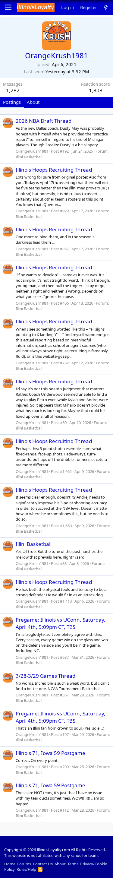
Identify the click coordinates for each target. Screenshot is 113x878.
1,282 (13, 90)
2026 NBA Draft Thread (43, 120)
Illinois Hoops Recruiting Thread (54, 169)
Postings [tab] (12, 102)
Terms (72, 864)
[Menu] (8, 7)
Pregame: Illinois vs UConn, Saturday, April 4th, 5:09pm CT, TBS (60, 623)
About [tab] (33, 102)
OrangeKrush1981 (32, 151)
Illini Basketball (29, 157)
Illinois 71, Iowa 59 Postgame (50, 753)
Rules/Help (26, 869)
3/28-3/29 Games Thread (45, 675)
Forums (24, 864)
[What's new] (106, 7)
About (60, 864)
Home (9, 864)
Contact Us (43, 864)
